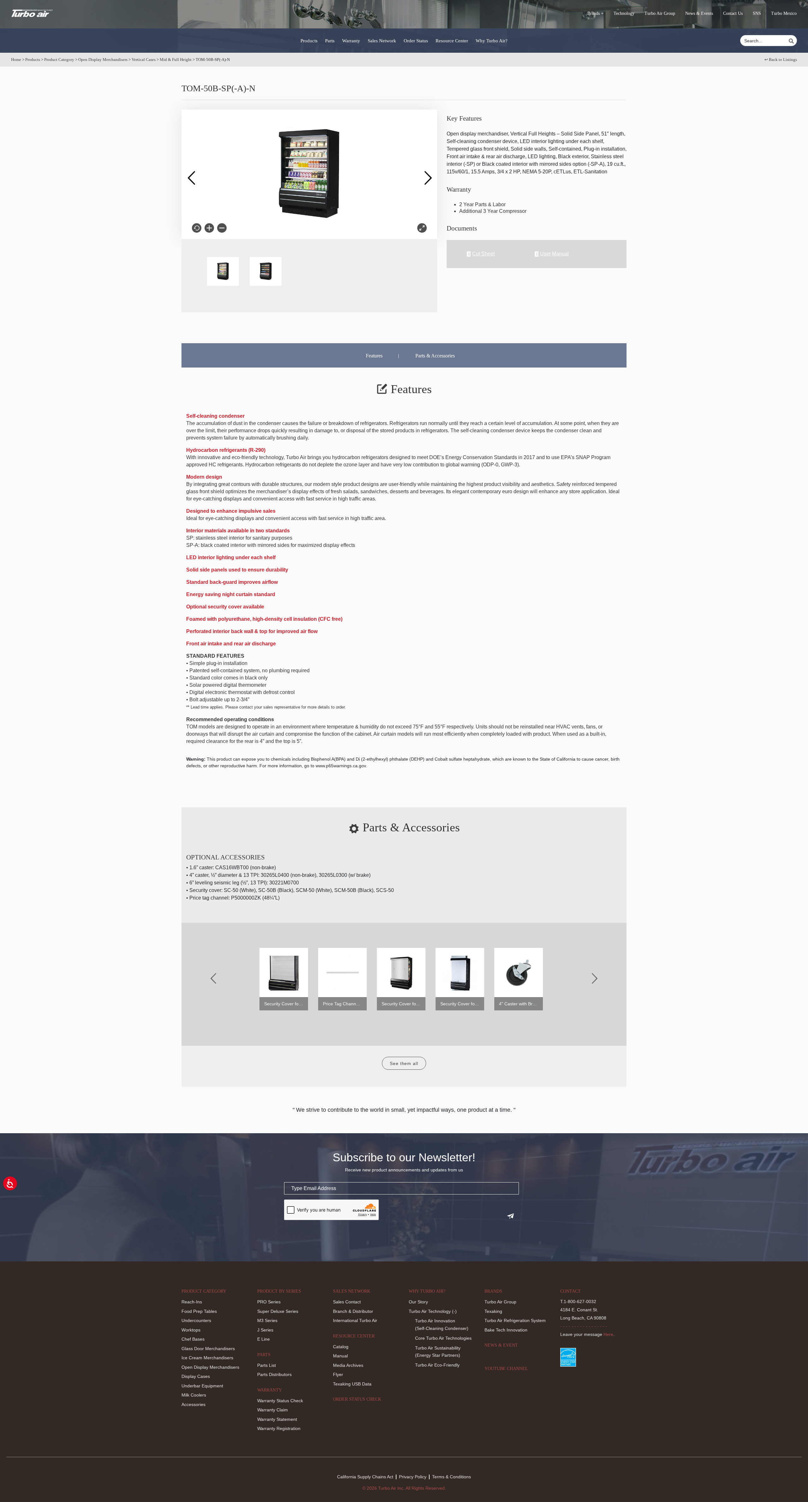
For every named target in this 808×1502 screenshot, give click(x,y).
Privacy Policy (412, 1476)
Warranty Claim (272, 1409)
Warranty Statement (277, 1419)
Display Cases (195, 1376)
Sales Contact (347, 1301)
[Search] (792, 41)
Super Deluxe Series (277, 1311)
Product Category (59, 59)
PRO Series (269, 1301)
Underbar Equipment (202, 1385)
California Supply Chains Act (365, 1476)
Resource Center (452, 40)
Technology (624, 13)
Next (428, 174)
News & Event (501, 1345)
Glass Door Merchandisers (208, 1348)
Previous (191, 174)
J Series (265, 1329)
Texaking (493, 1311)
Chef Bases (193, 1339)
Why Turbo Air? (492, 40)
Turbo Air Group (660, 13)
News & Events (699, 13)
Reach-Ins (191, 1301)
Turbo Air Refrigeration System (515, 1320)
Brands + (595, 13)
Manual (340, 1355)
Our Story (418, 1301)
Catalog (340, 1346)
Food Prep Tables (199, 1311)
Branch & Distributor (353, 1311)
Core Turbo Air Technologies (443, 1338)
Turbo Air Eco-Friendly (437, 1364)
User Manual (554, 253)
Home (16, 59)
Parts (330, 40)
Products (309, 40)
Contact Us (733, 13)
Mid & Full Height (176, 59)
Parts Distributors (274, 1374)
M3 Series (267, 1320)
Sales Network (382, 40)
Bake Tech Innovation (505, 1329)
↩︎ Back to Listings (780, 59)
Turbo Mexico (784, 13)
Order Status (416, 40)
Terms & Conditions (451, 1476)
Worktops (190, 1329)
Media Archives (348, 1365)
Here (608, 1334)
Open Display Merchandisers (103, 59)
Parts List (266, 1365)
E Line (263, 1339)
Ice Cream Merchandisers (207, 1357)
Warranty (351, 40)
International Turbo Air (355, 1320)
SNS (757, 13)
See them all (404, 1063)
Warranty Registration (278, 1428)
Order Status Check (357, 1399)
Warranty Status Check (280, 1400)
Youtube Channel (506, 1368)
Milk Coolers (193, 1394)
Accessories (193, 1404)
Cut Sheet (483, 253)
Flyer (338, 1374)
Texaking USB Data (352, 1383)
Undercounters (196, 1320)
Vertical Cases (144, 59)
